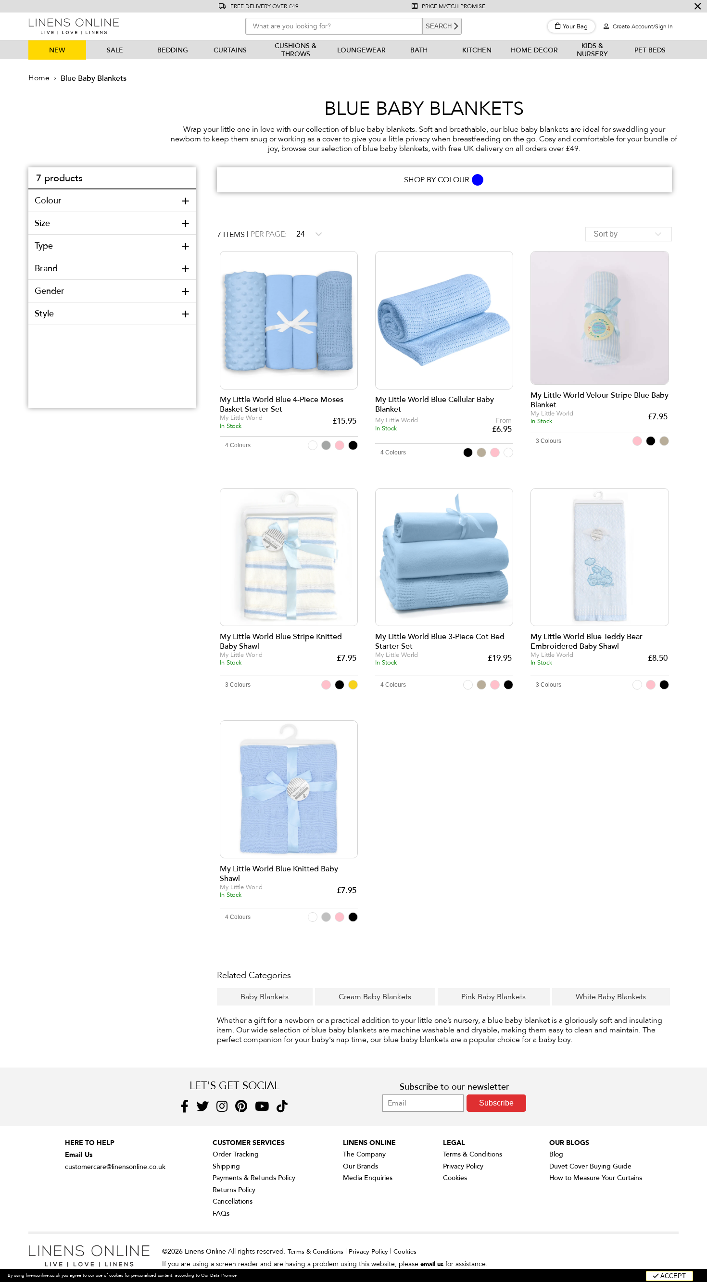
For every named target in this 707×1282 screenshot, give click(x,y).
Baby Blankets (264, 997)
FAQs (221, 1213)
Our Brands (360, 1166)
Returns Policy (234, 1190)
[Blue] (478, 180)
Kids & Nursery (592, 50)
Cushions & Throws (295, 50)
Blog (556, 1154)
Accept (672, 1276)
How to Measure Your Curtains (595, 1178)
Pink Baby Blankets (493, 997)
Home (39, 78)
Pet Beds (650, 50)
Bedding (172, 50)
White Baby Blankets (611, 997)
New (57, 50)
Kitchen (477, 50)
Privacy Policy (463, 1166)
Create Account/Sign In (642, 26)
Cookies (455, 1178)
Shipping (226, 1166)
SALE (115, 50)
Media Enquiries (367, 1178)
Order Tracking (236, 1154)
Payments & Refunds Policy (254, 1178)
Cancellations (232, 1201)
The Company (364, 1154)
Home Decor (534, 50)
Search (439, 26)
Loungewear (361, 50)
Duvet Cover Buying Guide (590, 1166)
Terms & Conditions (472, 1154)
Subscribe (496, 1103)
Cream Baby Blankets (375, 997)
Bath (419, 50)
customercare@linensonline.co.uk (115, 1167)
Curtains (230, 50)
